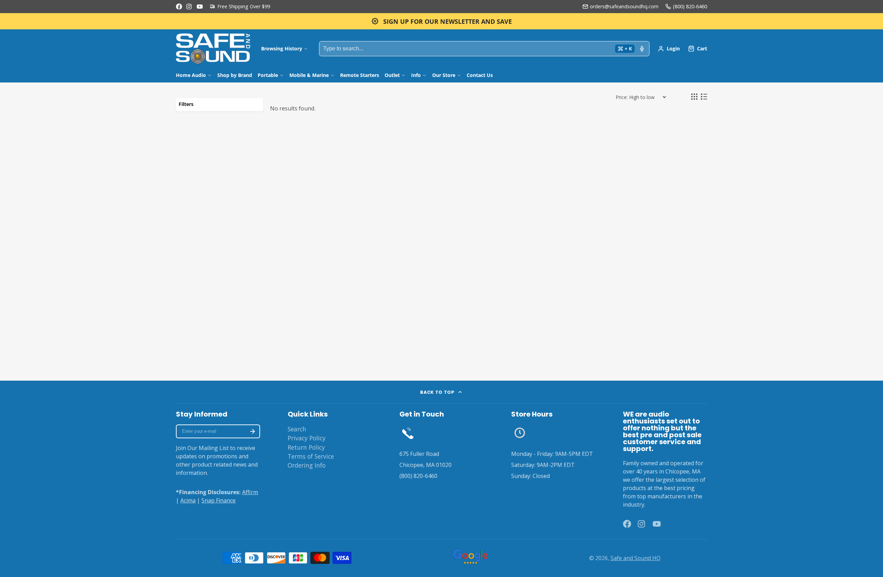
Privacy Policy (307, 438)
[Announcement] (441, 21)
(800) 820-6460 (690, 6)
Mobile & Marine (309, 75)
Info (416, 75)
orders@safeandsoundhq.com (624, 6)
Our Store (443, 75)
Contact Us (480, 75)
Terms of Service (311, 456)
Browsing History (281, 48)
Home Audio (191, 75)
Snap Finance (218, 500)
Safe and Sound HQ (636, 558)
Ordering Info (307, 465)
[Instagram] (189, 6)
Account (669, 49)
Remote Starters (359, 75)
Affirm (250, 492)
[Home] (213, 48)
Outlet (392, 75)
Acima (188, 500)
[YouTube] (200, 6)
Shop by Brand (234, 75)
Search (297, 429)
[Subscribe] (252, 431)
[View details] (407, 432)
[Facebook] (179, 6)
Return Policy (306, 447)
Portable (268, 75)
